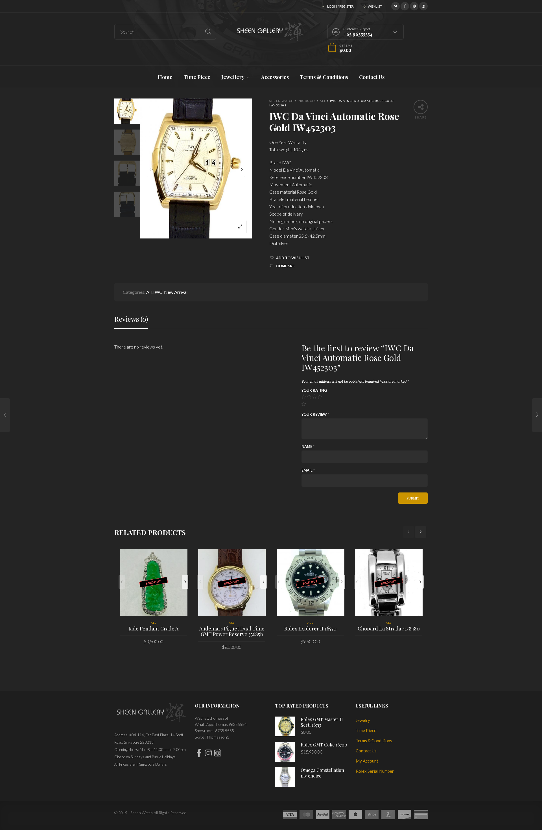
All (149, 292)
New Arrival (175, 292)
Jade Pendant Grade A (153, 628)
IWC (157, 292)
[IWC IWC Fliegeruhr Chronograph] (537, 415)
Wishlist (375, 6)
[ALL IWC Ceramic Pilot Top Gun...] (5, 415)
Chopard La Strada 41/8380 (389, 628)
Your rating (314, 390)
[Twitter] (395, 5)
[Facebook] (405, 5)
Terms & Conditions (374, 740)
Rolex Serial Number (375, 771)
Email (308, 470)
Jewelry (363, 720)
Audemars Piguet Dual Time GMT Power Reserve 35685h (232, 631)
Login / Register (340, 6)
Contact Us (366, 750)
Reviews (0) (131, 319)
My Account (367, 760)
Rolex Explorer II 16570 (310, 628)
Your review (315, 414)
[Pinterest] (414, 5)
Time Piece (366, 730)
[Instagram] (423, 5)
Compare (285, 266)
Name (307, 446)
